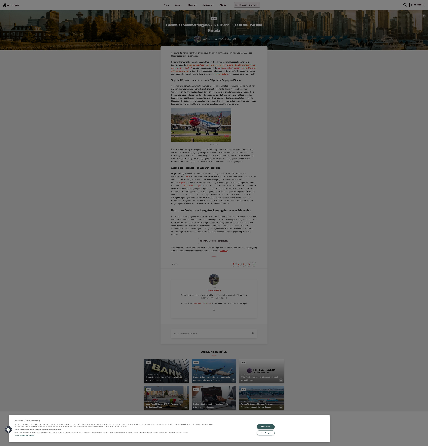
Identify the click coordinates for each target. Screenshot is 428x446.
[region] (169, 428)
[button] (8, 429)
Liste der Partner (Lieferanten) (24, 435)
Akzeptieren (265, 427)
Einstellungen (265, 433)
